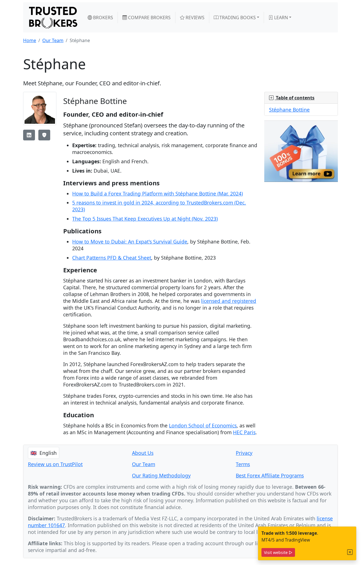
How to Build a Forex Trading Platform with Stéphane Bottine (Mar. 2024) (157, 193)
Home (29, 40)
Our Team (52, 40)
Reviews (194, 17)
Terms (243, 464)
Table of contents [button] (294, 98)
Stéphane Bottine (289, 109)
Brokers (102, 17)
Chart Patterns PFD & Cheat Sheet (111, 257)
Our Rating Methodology (161, 475)
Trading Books (237, 17)
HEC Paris (244, 432)
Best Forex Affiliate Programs (270, 475)
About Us (142, 452)
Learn (280, 17)
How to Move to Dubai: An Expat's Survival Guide (129, 241)
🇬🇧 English (43, 452)
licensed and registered (228, 300)
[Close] (350, 552)
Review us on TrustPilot (55, 464)
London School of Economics (203, 425)
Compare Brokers (149, 17)
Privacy (244, 452)
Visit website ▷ (278, 552)
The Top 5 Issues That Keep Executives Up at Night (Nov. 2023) (145, 218)
